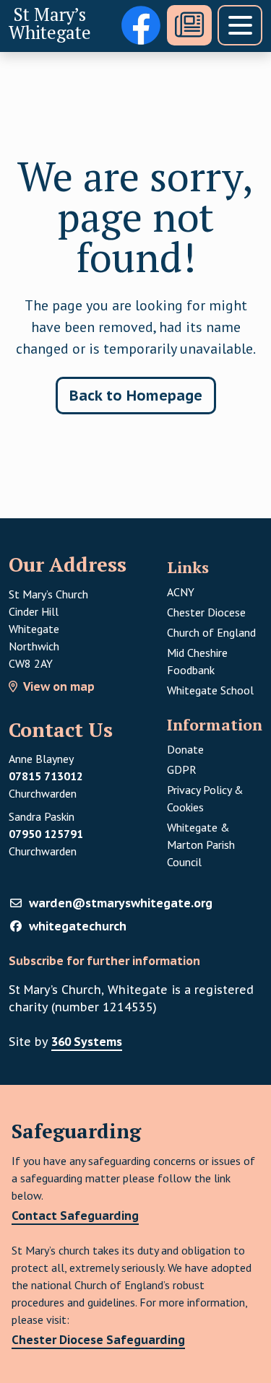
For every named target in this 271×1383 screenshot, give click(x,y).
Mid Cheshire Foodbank (197, 661)
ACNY (180, 592)
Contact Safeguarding (75, 1215)
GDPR (214, 769)
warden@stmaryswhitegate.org (120, 903)
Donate (185, 749)
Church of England (211, 632)
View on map (59, 686)
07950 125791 (46, 833)
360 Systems (86, 1041)
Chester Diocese (206, 612)
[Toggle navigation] (240, 25)
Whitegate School (210, 690)
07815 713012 (46, 776)
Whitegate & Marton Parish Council (201, 844)
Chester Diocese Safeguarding (98, 1339)
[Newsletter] (189, 25)
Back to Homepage (135, 395)
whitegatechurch (77, 926)
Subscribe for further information (104, 961)
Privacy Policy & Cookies (205, 798)
